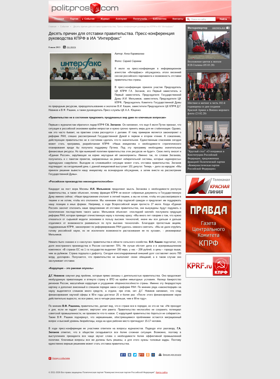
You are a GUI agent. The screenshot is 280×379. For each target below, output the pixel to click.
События (89, 19)
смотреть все (218, 28)
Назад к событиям (61, 358)
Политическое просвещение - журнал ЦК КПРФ (95, 10)
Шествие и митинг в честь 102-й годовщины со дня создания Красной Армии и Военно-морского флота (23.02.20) (208, 108)
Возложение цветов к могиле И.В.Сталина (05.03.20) (204, 63)
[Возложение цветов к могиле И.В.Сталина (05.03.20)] (209, 45)
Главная (59, 19)
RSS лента (71, 47)
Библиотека (159, 19)
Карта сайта (161, 372)
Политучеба (140, 19)
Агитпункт (121, 19)
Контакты (178, 19)
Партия (74, 19)
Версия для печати (172, 354)
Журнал (105, 19)
